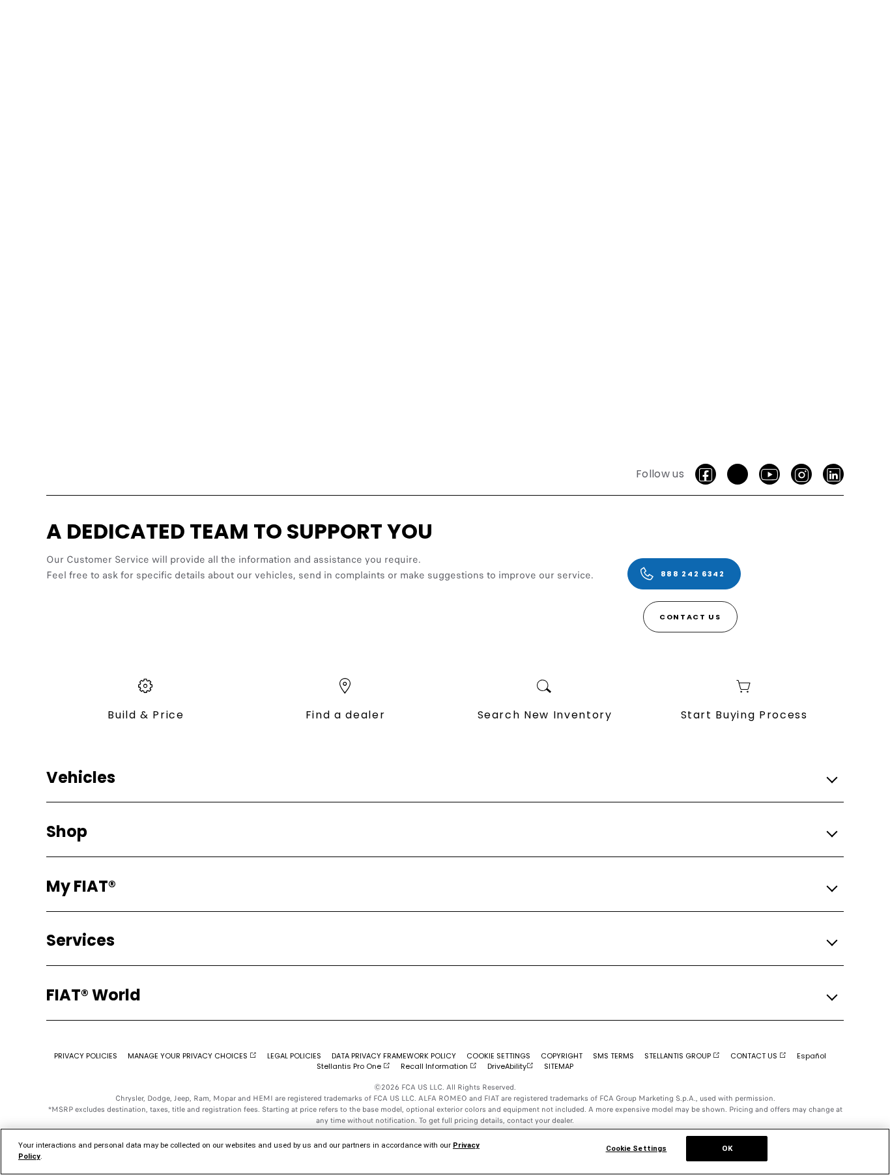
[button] (441, 778)
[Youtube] (769, 474)
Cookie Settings (636, 1148)
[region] (445, 1151)
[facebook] (705, 474)
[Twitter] (737, 474)
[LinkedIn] (833, 474)
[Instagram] (801, 474)
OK (727, 1148)
